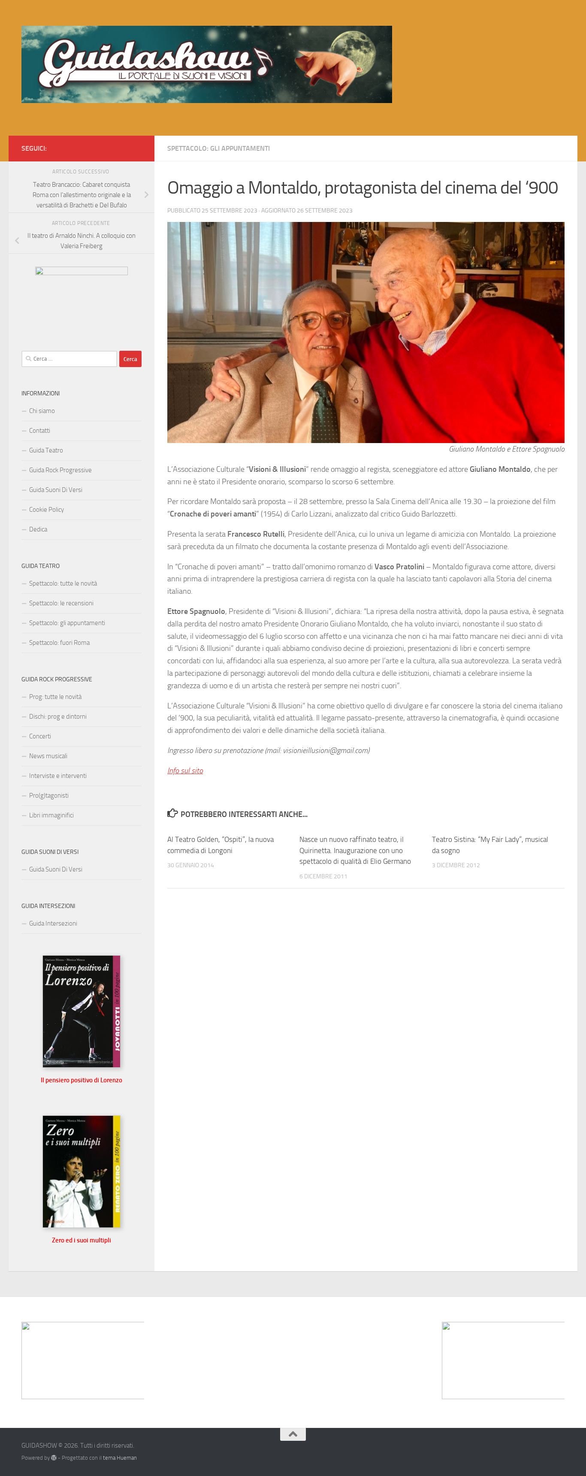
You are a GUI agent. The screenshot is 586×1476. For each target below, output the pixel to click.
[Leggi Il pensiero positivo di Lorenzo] (81, 1065)
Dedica (38, 529)
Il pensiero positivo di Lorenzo (81, 1080)
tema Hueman (120, 1458)
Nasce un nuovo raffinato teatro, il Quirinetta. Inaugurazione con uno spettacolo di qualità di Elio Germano (355, 850)
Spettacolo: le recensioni (61, 603)
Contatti (39, 430)
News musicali (48, 756)
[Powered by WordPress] (54, 1458)
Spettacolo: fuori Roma (59, 643)
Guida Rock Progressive (60, 470)
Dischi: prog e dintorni (58, 716)
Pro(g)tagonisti (49, 795)
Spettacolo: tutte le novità (63, 583)
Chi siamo (42, 411)
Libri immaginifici (51, 815)
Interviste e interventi (58, 776)
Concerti (40, 736)
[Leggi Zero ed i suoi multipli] (81, 1226)
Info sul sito (185, 770)
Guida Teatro (46, 450)
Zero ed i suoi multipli (81, 1240)
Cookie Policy (46, 509)
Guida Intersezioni (53, 923)
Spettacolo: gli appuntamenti (218, 148)
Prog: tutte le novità (55, 697)
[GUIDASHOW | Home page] (206, 64)
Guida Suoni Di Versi (55, 490)
